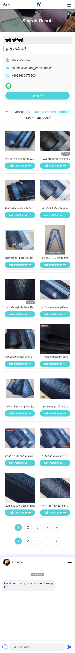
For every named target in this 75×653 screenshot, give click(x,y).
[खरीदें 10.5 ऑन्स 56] (20, 338)
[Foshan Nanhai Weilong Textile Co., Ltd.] (39, 4)
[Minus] (69, 562)
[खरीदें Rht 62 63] (55, 239)
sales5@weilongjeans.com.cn (32, 68)
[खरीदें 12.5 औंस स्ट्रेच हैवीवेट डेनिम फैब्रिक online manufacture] (55, 140)
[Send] (70, 647)
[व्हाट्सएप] (8, 85)
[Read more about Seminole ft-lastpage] (56, 541)
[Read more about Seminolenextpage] (47, 541)
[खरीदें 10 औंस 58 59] (55, 388)
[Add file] (5, 647)
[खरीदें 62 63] (20, 438)
